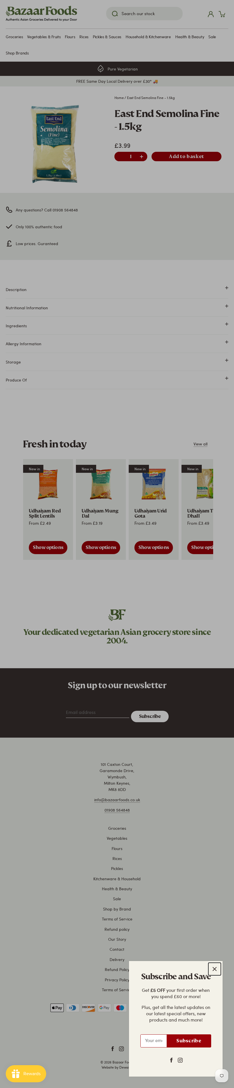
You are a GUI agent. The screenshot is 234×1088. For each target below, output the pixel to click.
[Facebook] (171, 1060)
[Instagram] (180, 1060)
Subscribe (188, 1041)
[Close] (214, 969)
